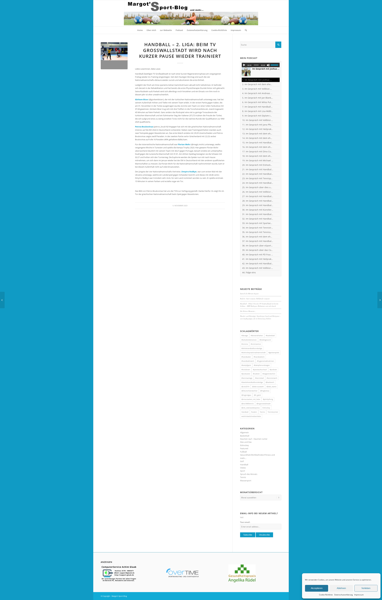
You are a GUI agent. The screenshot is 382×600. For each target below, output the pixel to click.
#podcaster (245, 374)
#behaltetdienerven (249, 340)
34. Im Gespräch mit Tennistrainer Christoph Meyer (257, 227)
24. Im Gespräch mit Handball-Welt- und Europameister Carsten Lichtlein (257, 182)
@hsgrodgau (246, 395)
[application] (261, 65)
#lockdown (245, 369)
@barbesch (270, 382)
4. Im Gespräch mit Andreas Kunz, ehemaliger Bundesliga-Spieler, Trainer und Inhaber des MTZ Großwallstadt (257, 93)
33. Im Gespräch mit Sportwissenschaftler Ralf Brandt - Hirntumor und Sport (257, 223)
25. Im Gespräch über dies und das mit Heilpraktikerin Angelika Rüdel (257, 187)
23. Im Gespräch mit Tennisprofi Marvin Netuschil (257, 178)
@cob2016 (245, 386)
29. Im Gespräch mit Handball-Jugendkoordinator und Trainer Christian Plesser (257, 205)
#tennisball (259, 378)
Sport (242, 470)
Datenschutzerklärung (343, 594)
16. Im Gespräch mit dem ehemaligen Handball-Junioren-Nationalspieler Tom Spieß (257, 147)
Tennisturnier (273, 412)
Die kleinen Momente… (248, 311)
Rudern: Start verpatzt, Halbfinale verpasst (254, 298)
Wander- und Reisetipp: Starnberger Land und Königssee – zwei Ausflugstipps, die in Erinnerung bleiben (260, 317)
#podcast (273, 369)
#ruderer (256, 374)
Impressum (359, 594)
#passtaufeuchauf (260, 369)
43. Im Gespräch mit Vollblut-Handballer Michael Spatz (257, 268)
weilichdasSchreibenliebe (251, 416)
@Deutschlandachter (249, 391)
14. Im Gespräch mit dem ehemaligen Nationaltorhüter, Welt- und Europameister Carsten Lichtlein (257, 138)
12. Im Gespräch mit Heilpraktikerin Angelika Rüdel (257, 129)
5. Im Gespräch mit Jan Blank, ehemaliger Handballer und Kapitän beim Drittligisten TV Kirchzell (257, 97)
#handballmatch (247, 361)
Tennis (262, 412)
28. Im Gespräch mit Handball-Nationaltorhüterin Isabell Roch (257, 200)
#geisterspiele (273, 352)
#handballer (246, 357)
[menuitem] (140, 30)
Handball (244, 412)
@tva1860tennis (247, 403)
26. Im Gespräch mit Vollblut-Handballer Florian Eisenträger (257, 191)
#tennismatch (272, 378)
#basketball (270, 335)
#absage (244, 335)
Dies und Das (246, 442)
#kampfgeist (246, 365)
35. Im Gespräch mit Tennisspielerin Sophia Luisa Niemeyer (257, 232)
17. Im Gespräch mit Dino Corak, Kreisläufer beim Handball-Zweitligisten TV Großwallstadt (257, 151)
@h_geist (257, 395)
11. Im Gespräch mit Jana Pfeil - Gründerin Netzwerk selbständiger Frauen (257, 124)
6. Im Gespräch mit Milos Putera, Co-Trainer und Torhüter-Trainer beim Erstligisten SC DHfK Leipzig (257, 102)
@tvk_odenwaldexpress (250, 408)
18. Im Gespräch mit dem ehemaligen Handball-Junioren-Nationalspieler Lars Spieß (257, 156)
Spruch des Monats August (249, 293)
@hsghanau (264, 391)
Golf (242, 461)
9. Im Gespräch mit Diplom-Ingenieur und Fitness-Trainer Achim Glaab (257, 115)
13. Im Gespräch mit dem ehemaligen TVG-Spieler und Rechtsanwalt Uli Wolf (257, 133)
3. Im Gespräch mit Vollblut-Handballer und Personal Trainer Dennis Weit (257, 88)
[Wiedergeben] (244, 65)
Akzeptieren (316, 588)
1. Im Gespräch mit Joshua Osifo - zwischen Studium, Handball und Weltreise (257, 79)
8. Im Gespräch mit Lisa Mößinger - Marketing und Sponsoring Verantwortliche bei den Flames (257, 111)
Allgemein (244, 432)
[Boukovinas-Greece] (114, 55)
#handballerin (259, 357)
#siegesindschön (268, 374)
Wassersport (245, 480)
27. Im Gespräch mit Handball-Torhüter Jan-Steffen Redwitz (257, 196)
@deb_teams (271, 386)
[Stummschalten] (268, 65)
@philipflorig (268, 399)
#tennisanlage (246, 378)
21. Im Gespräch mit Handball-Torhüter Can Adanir (257, 169)
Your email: (245, 522)
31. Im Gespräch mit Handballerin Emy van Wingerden (257, 214)
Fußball (243, 451)
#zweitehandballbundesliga (252, 382)
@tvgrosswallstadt (264, 403)
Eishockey (266, 408)
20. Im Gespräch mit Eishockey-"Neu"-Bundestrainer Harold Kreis (257, 165)
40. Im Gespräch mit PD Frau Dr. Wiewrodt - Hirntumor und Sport (257, 254)
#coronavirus (256, 344)
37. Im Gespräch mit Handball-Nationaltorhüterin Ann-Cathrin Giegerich (257, 241)
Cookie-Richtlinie (326, 594)
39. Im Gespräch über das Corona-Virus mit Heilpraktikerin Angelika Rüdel (257, 250)
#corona (244, 344)
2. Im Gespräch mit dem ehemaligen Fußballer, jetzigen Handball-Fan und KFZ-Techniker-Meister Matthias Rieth (257, 84)
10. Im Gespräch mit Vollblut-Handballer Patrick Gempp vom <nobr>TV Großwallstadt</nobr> (257, 120)
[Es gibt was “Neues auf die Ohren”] (379, 300)
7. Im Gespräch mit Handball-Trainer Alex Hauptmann (257, 106)
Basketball (244, 435)
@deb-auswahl (258, 386)
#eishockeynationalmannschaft (253, 352)
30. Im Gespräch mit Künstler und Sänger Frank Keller (257, 209)
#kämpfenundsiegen (262, 365)
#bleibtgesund (265, 340)
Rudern (254, 412)
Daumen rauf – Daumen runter (253, 439)
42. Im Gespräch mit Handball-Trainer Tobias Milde (257, 263)
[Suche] (245, 30)
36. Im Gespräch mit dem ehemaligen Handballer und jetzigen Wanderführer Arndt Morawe (257, 236)
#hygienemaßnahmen (265, 361)
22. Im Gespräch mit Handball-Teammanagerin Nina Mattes (257, 173)
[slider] (275, 65)
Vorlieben (365, 588)
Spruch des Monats (248, 474)
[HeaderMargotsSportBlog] (191, 13)
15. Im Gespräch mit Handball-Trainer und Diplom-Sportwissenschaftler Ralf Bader (257, 142)
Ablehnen (341, 588)
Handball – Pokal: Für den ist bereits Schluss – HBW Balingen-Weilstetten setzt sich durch (259, 305)
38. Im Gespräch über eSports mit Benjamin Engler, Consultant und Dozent (257, 245)
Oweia (243, 467)
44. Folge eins (249, 272)
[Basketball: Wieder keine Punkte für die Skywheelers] (2, 300)
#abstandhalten (257, 335)
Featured (244, 448)
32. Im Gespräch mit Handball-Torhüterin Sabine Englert (257, 218)
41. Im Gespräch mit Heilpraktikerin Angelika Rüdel (257, 259)
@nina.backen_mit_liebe (250, 399)
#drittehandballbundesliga (251, 348)
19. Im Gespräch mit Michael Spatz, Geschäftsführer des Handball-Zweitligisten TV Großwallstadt (257, 160)
